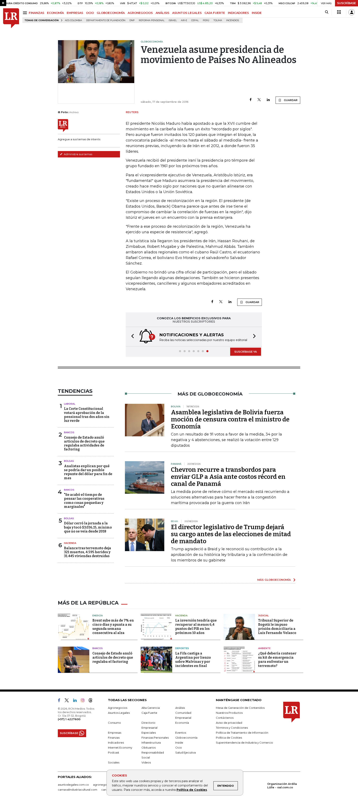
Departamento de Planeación (105, 20)
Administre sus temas (77, 154)
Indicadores (116, 742)
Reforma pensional (151, 20)
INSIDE (257, 13)
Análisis (180, 707)
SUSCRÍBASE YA (245, 351)
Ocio (178, 747)
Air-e (184, 20)
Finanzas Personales (155, 737)
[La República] (11, 18)
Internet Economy (120, 747)
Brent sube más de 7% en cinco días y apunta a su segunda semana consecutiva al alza (113, 626)
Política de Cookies (192, 790)
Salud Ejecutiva (185, 752)
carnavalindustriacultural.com (77, 789)
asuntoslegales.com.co (73, 784)
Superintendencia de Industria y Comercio (244, 742)
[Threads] (92, 701)
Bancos (69, 432)
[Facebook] (251, 100)
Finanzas (114, 737)
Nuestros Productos (229, 712)
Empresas (114, 732)
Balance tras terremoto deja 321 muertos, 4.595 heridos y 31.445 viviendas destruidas (87, 552)
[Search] (326, 12)
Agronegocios (117, 707)
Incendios (232, 20)
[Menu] (25, 13)
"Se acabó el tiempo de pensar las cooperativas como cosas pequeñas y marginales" (84, 501)
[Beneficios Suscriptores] (339, 12)
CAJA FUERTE (214, 13)
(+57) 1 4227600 (69, 719)
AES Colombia (73, 20)
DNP (132, 20)
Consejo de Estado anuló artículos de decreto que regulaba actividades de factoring (84, 443)
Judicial (263, 615)
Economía (182, 722)
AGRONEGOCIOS (140, 13)
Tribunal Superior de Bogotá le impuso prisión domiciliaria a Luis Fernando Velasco (277, 626)
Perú (206, 20)
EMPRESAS (75, 13)
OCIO (90, 13)
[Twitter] (259, 100)
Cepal (195, 20)
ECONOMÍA (55, 13)
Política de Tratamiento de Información (242, 732)
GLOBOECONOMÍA (111, 13)
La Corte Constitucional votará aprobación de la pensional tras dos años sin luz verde (86, 415)
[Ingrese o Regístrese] (351, 12)
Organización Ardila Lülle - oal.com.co (282, 785)
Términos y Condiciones (232, 727)
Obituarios (149, 747)
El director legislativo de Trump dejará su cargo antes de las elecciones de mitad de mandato (231, 534)
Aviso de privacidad (229, 722)
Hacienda (70, 543)
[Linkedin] (268, 100)
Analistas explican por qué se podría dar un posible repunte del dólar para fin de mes (88, 472)
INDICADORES (238, 13)
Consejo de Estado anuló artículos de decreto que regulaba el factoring (112, 657)
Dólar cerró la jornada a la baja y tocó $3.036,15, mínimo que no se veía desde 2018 (88, 527)
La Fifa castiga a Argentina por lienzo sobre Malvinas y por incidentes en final (193, 659)
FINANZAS (36, 13)
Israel (173, 20)
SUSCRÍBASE (346, 3)
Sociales (113, 762)
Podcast (113, 752)
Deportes (182, 648)
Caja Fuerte (149, 712)
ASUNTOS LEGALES (187, 13)
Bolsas (69, 461)
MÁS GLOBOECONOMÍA (274, 579)
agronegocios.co (104, 784)
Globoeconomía (186, 737)
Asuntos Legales (119, 712)
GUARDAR (290, 100)
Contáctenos (224, 717)
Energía (97, 615)
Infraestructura (151, 742)
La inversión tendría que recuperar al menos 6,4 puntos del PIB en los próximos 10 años (196, 626)
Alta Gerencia (151, 707)
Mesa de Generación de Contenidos (240, 707)
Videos (146, 762)
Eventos (180, 732)
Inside (179, 742)
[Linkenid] (76, 701)
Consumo (114, 722)
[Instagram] (84, 701)
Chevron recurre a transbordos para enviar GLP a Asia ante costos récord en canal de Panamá (228, 476)
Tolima (217, 20)
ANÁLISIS (162, 13)
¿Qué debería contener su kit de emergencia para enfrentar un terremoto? (277, 659)
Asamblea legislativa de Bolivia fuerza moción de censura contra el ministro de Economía (230, 419)
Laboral (69, 403)
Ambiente (264, 648)
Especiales (149, 732)
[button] (131, 336)
